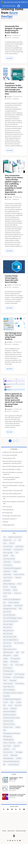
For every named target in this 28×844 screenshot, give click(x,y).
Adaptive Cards (7, 540)
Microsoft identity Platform (10, 640)
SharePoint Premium (9, 724)
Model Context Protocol (9, 649)
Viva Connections (8, 752)
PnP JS (5, 680)
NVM (17, 652)
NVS (23, 652)
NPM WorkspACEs (8, 652)
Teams (20, 743)
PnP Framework (7, 668)
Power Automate (7, 683)
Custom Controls (7, 577)
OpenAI (16, 655)
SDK (4, 705)
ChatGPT (5, 555)
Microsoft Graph (7, 633)
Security (5, 708)
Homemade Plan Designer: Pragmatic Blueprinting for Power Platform (13, 29)
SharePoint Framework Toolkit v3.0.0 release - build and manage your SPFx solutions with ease (13, 88)
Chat (17, 552)
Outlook (5, 658)
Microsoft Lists (7, 643)
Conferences (6, 571)
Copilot (15, 571)
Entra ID (5, 587)
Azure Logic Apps (8, 552)
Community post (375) (9, 458)
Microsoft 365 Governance (10, 621)
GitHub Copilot (7, 593)
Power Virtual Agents (9, 690)
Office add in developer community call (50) (13, 502)
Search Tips (18, 705)
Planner (5, 665)
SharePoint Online (8, 721)
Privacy (4, 830)
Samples (18, 702)
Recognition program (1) (10, 519)
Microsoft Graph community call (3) (12, 482)
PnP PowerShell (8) (8, 509)
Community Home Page (8, 6)
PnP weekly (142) (7, 513)
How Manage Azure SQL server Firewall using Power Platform (13, 336)
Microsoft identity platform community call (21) (13, 486)
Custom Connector (19, 574)
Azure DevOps (7, 549)
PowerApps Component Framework (13, 693)
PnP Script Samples (18, 677)
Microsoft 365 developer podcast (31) (13, 466)
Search (10, 705)
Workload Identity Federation (11, 761)
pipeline (5, 661)
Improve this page (21, 830)
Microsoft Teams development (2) (12, 493)
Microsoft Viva (7, 646)
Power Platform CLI (8, 686)
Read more (9, 58)
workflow (18, 758)
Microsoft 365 (7, 612)
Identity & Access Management (11, 599)
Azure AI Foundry (8, 546)
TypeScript (16, 746)
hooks (5, 596)
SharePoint (14, 708)
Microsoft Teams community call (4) (13, 490)
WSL (4, 764)
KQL (4, 602)
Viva (14, 749)
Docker (19, 584)
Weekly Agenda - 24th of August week (16, 778)
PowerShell (6, 696)
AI (14, 540)
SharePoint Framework (9, 714)
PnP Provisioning (19, 674)
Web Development (8, 758)
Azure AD (11, 543)
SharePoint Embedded (9, 711)
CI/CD (12, 555)
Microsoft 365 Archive (9, 615)
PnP (11, 665)
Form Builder (6, 590)
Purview (5, 702)
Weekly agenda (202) (8, 525)
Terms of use (11, 830)
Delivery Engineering (9, 584)
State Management (8, 739)
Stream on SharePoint (9, 743)
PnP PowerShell (7, 674)
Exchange (13, 587)
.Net (4, 537)
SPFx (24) (5, 522)
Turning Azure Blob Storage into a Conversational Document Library (16, 787)
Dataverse (18, 577)
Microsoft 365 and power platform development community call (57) (12, 462)
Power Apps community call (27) (12, 516)
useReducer (6, 749)
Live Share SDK (18, 605)
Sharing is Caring (8, 727)
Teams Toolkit (7, 746)
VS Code (5, 755)
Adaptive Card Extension (15, 537)
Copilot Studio (7, 574)
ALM (19, 540)
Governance (17, 593)
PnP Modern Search (8, 671)
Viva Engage (19, 752)
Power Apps (13, 680)
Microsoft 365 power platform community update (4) (11, 478)
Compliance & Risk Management (12, 568)
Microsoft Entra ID (8, 630)
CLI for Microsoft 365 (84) (10, 455)
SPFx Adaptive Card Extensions (11, 733)
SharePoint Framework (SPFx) (11, 718)
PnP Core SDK (19, 665)
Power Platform (19, 683)
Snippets (17, 727)
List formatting (7, 605)
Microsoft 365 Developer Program (12, 618)
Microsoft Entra (7, 627)
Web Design (14, 755)
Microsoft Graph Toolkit (9, 637)
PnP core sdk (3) (7, 506)
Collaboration (7, 562)
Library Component (13, 602)
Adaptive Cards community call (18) (12, 452)
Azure (4, 543)
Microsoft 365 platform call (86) (11, 469)
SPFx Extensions (7, 736)
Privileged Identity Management (12, 699)
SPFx (4, 730)
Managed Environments (9, 608)
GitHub (15, 590)
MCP (20, 608)
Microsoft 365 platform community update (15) (12, 473)
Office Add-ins (7, 655)
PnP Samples (6, 677)
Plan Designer (14, 661)
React (12, 702)
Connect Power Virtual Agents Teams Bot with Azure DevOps (11, 279)
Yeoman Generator (13, 764)
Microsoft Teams (18, 643)
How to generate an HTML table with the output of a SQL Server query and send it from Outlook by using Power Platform (14, 400)
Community (17, 562)
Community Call (7, 565)
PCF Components (15, 658)
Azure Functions (18, 549)
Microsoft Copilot (8, 624)
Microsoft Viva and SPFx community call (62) (14, 497)
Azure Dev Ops (20, 546)
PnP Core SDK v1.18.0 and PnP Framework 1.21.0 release (17, 795)
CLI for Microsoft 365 (9, 559)
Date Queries (6, 580)
